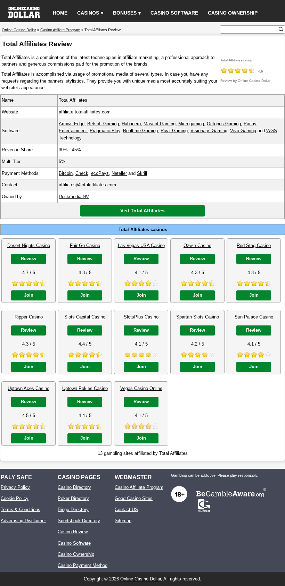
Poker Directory (73, 498)
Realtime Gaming (140, 130)
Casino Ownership (233, 13)
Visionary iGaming (208, 130)
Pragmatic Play (105, 130)
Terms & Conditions (20, 509)
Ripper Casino (29, 317)
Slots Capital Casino (84, 317)
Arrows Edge (71, 123)
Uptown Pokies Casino (85, 388)
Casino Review (73, 531)
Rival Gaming (174, 130)
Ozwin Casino (197, 245)
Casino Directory (74, 487)
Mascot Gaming (160, 123)
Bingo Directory (73, 509)
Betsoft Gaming (103, 123)
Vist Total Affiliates (142, 210)
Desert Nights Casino (28, 245)
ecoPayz (100, 173)
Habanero (131, 123)
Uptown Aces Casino (28, 388)
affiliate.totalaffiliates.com (85, 111)
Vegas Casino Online (141, 388)
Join (28, 295)
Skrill (142, 173)
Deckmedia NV (74, 196)
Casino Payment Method (82, 565)
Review (28, 258)
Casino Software (174, 13)
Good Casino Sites (134, 498)
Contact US (126, 509)
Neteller (119, 173)
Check (81, 173)
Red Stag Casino (254, 245)
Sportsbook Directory (79, 520)
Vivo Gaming (243, 130)
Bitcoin (66, 173)
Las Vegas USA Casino (141, 245)
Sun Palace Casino (254, 317)
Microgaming (191, 123)
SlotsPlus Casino (141, 317)
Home (60, 13)
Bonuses (125, 13)
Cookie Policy (14, 498)
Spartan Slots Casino (197, 317)
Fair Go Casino (85, 245)
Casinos (88, 13)
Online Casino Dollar (140, 578)
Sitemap (123, 520)
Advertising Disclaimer (23, 520)
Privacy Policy (15, 487)
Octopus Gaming (224, 123)
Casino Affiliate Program (139, 487)
